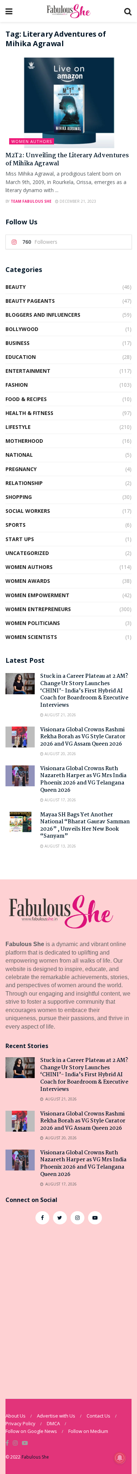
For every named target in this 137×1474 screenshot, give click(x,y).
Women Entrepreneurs (38, 609)
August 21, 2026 (59, 714)
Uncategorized (27, 552)
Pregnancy (21, 469)
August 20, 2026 (59, 753)
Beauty (15, 286)
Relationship (24, 482)
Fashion (16, 384)
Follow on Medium (88, 1431)
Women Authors (31, 141)
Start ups (19, 539)
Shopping (18, 496)
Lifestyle (18, 426)
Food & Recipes (26, 399)
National (19, 454)
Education (20, 356)
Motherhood (24, 440)
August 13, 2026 (59, 846)
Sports (15, 524)
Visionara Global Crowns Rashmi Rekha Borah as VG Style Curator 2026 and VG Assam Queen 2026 (82, 737)
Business (17, 342)
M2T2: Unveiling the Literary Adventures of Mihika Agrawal (67, 160)
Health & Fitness (29, 412)
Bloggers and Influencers (42, 314)
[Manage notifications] (120, 1458)
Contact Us (98, 1415)
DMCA (53, 1423)
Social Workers (27, 510)
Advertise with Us (56, 1415)
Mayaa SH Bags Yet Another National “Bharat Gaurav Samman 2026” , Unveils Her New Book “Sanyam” (85, 825)
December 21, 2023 (77, 201)
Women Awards (27, 580)
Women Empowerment (37, 595)
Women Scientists (31, 636)
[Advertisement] (68, 1307)
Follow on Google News (31, 1431)
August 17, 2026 (59, 799)
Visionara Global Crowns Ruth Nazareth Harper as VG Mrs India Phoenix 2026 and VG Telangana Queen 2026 (83, 779)
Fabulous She (35, 1457)
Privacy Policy (20, 1423)
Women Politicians (32, 623)
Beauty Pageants (30, 300)
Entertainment (27, 370)
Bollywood (21, 329)
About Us (15, 1415)
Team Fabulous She (31, 201)
